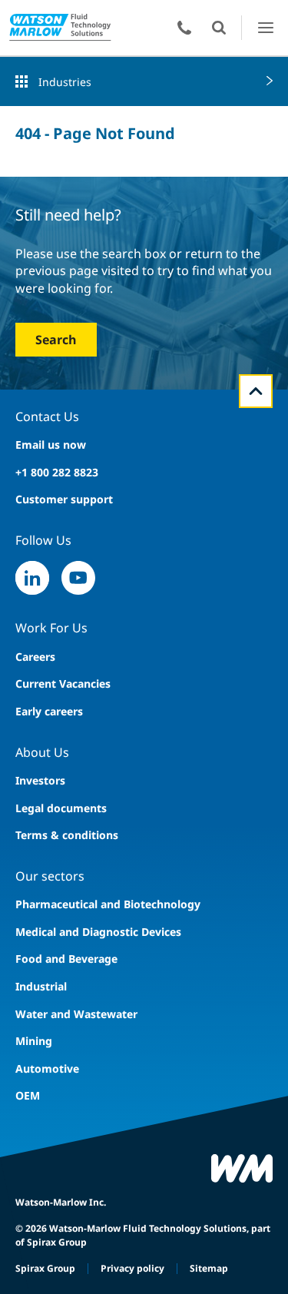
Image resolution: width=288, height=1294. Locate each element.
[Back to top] (256, 391)
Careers (35, 656)
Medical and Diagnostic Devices (98, 931)
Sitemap (209, 1268)
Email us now (50, 444)
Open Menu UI (265, 27)
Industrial (41, 986)
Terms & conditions (66, 835)
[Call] (184, 28)
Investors (40, 780)
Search (56, 339)
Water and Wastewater (76, 1014)
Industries (64, 82)
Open (219, 28)
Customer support (64, 499)
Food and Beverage (66, 958)
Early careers (49, 711)
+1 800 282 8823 (56, 472)
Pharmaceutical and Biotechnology (107, 904)
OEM (27, 1095)
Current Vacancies (63, 683)
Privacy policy (132, 1268)
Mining (33, 1041)
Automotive (47, 1068)
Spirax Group (45, 1268)
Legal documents (61, 808)
